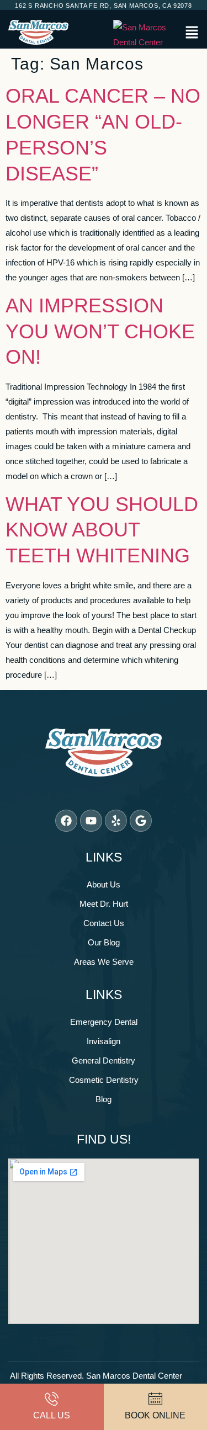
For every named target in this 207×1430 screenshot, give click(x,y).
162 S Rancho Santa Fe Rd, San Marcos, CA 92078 (103, 5)
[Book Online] (155, 1399)
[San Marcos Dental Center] (146, 35)
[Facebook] (66, 821)
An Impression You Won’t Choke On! (100, 331)
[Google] (141, 821)
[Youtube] (91, 821)
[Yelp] (116, 821)
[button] (192, 33)
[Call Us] (52, 1399)
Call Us (51, 1415)
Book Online (155, 1415)
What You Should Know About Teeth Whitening (102, 530)
